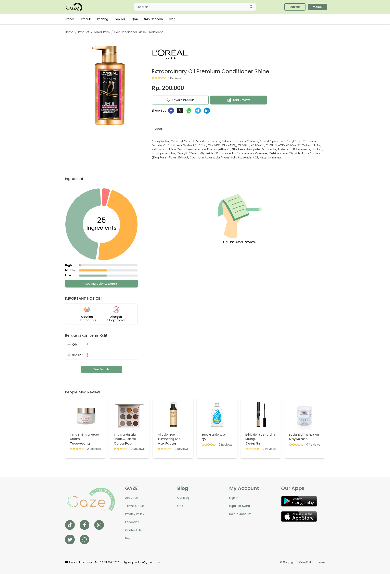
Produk (86, 19)
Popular (120, 19)
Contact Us (133, 530)
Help (128, 538)
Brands (70, 19)
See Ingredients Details (101, 284)
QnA (135, 19)
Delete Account (240, 514)
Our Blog (183, 498)
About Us (131, 498)
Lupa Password (239, 506)
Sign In (233, 498)
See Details (101, 369)
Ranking (102, 19)
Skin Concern (153, 19)
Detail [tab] (159, 129)
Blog (172, 19)
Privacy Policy (134, 514)
